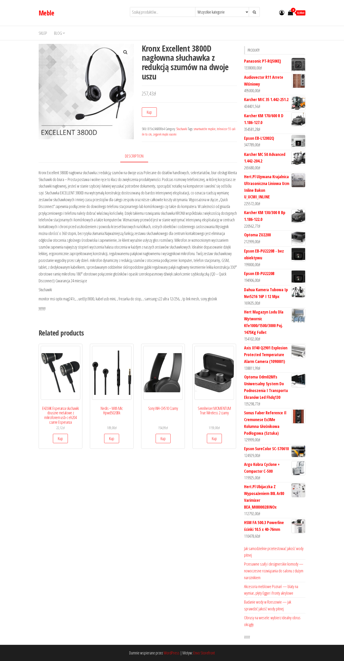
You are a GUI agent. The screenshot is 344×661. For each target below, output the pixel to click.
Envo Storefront (204, 653)
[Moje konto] (281, 12)
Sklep (43, 33)
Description (134, 156)
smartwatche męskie (205, 129)
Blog (58, 33)
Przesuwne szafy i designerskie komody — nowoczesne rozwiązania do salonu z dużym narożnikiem (273, 570)
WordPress (171, 653)
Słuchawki (181, 129)
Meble (46, 12)
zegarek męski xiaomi (164, 134)
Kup (149, 112)
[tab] (137, 156)
